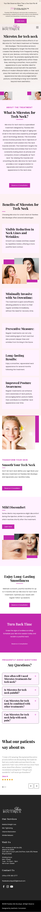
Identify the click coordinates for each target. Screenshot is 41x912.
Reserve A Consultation (20, 185)
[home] (11, 27)
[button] (37, 27)
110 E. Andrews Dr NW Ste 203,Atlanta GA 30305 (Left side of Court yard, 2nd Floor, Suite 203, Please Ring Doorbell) (20, 851)
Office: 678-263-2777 (10, 876)
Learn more (20, 21)
